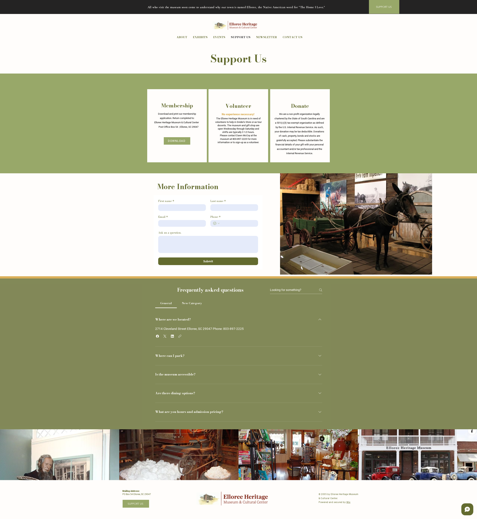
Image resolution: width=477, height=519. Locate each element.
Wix (348, 502)
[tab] (166, 303)
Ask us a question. (169, 232)
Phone (215, 217)
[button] (157, 336)
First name (166, 201)
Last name (218, 201)
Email (163, 217)
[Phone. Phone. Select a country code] (216, 223)
